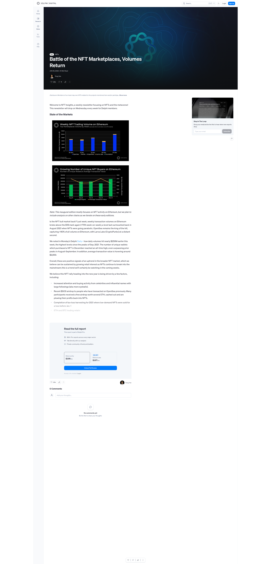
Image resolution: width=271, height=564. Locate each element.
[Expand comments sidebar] (231, 138)
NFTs (57, 54)
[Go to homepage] (46, 3)
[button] (38, 35)
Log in (79, 373)
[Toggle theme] (218, 3)
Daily (79, 241)
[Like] (128, 560)
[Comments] (133, 560)
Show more (123, 95)
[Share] (65, 82)
